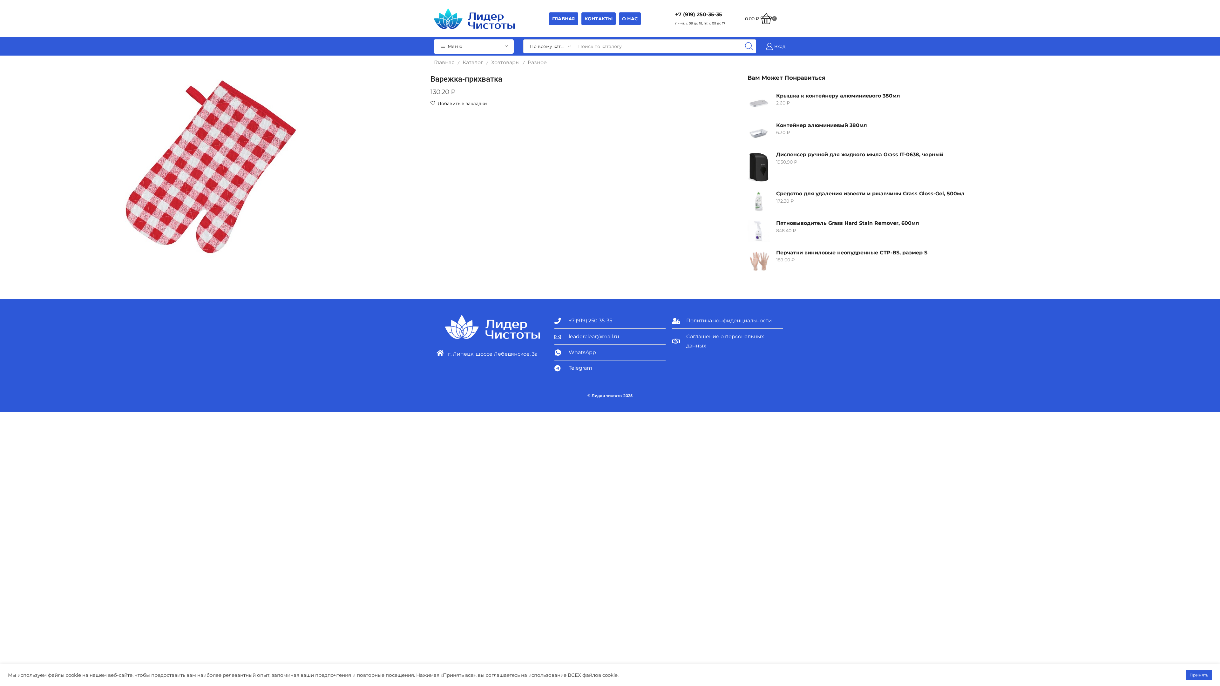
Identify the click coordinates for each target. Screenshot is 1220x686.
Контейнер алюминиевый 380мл (821, 125)
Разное (537, 62)
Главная (563, 19)
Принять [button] (1199, 674)
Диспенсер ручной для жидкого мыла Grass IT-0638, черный (859, 154)
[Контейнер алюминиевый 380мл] (759, 133)
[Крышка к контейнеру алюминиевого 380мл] (759, 103)
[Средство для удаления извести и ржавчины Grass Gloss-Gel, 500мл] (759, 201)
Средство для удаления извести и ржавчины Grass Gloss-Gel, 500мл (870, 194)
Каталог (473, 62)
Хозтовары (505, 62)
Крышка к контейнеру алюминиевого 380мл (838, 96)
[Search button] (749, 46)
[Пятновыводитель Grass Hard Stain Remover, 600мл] (759, 231)
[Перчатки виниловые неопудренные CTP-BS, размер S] (759, 260)
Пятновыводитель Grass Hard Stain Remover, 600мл (847, 223)
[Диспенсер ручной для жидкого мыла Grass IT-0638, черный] (759, 167)
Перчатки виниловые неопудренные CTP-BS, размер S (851, 253)
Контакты (599, 19)
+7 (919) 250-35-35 (698, 14)
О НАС (630, 19)
